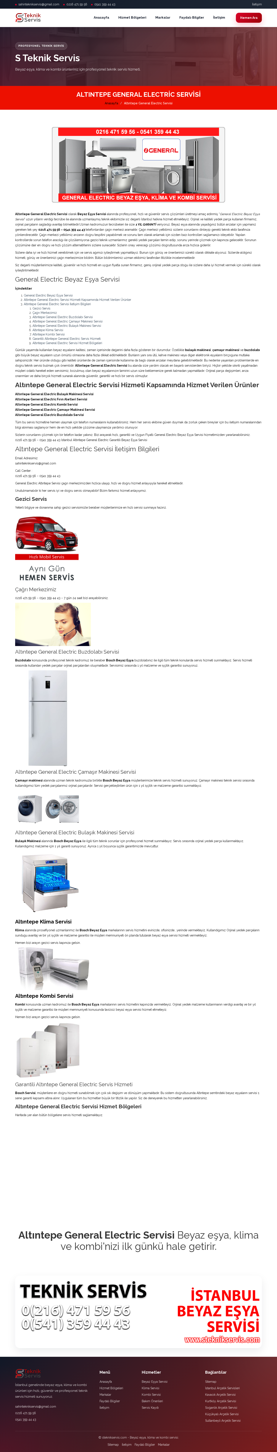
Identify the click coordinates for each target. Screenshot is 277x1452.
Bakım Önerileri (152, 1401)
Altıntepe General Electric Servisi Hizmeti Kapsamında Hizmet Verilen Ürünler (77, 299)
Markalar (162, 17)
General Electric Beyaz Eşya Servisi (48, 295)
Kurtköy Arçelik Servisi (220, 1401)
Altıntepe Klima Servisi (47, 330)
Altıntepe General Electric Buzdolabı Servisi (62, 317)
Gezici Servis (41, 308)
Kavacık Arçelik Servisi (220, 1394)
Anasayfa (101, 17)
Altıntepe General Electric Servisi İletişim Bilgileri (57, 304)
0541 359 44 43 (104, 4)
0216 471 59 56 (76, 4)
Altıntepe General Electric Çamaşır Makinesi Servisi (67, 321)
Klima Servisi (150, 1388)
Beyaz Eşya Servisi (154, 1381)
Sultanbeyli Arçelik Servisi (223, 1420)
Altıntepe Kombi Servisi (48, 334)
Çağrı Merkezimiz (44, 312)
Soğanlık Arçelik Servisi (221, 1407)
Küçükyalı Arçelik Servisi (222, 1414)
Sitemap (210, 1381)
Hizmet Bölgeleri (132, 17)
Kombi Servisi (151, 1394)
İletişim (257, 4)
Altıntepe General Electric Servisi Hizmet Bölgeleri (67, 343)
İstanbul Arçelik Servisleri (222, 1388)
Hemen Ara (249, 17)
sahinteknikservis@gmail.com (38, 4)
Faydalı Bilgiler (191, 17)
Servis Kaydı (150, 1407)
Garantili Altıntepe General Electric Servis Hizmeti (66, 338)
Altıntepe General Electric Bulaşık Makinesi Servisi (66, 325)
